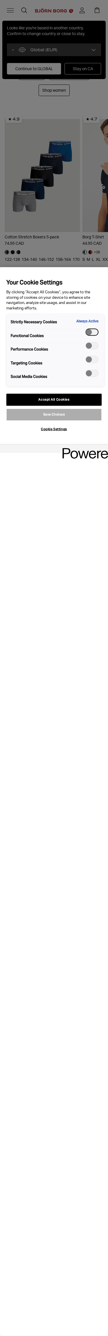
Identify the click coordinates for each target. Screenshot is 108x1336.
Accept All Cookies (53, 399)
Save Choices (54, 414)
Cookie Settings (54, 429)
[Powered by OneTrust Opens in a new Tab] (83, 449)
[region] (54, 801)
